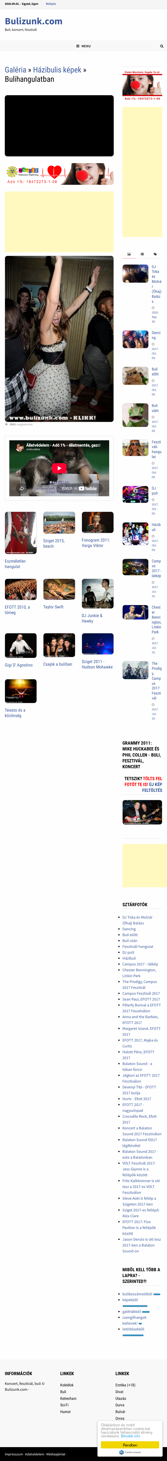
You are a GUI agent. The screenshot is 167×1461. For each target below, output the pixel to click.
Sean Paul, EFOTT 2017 (141, 999)
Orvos (119, 1418)
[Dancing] (135, 333)
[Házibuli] (135, 525)
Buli (63, 1391)
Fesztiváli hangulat (157, 449)
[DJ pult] (135, 488)
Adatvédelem (34, 1454)
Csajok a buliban (57, 664)
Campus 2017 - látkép (156, 568)
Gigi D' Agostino (19, 665)
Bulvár (120, 1411)
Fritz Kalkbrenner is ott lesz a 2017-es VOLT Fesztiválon (141, 1186)
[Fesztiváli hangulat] (135, 442)
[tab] (128, 254)
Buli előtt (155, 371)
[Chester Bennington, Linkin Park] (135, 607)
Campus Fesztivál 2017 (141, 993)
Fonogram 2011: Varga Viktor (96, 542)
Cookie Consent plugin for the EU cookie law (130, 1452)
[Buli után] (135, 406)
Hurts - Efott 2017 (136, 1098)
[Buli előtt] (135, 369)
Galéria (15, 69)
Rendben (130, 1445)
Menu (86, 46)
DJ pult (155, 490)
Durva (119, 1405)
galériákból (132, 1311)
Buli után (155, 408)
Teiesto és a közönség (15, 713)
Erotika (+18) (125, 1385)
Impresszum (14, 1454)
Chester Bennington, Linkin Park (157, 619)
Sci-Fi (64, 1405)
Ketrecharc (68, 1398)
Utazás (120, 1398)
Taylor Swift (53, 606)
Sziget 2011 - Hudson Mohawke (97, 664)
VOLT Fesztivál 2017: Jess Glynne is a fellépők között (138, 1169)
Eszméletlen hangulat (15, 564)
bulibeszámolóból (137, 1293)
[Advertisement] (59, 222)
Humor (65, 1411)
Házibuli (129, 958)
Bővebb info (130, 1435)
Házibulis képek (57, 69)
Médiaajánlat (55, 1454)
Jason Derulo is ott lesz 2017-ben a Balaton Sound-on (141, 1245)
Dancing (129, 928)
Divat (119, 1391)
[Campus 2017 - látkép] (135, 561)
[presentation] (128, 254)
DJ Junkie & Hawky (92, 618)
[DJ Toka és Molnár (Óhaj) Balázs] (135, 267)
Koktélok (66, 1385)
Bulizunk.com (34, 21)
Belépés (51, 4)
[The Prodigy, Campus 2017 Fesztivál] (135, 664)
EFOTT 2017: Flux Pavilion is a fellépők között (139, 1227)
